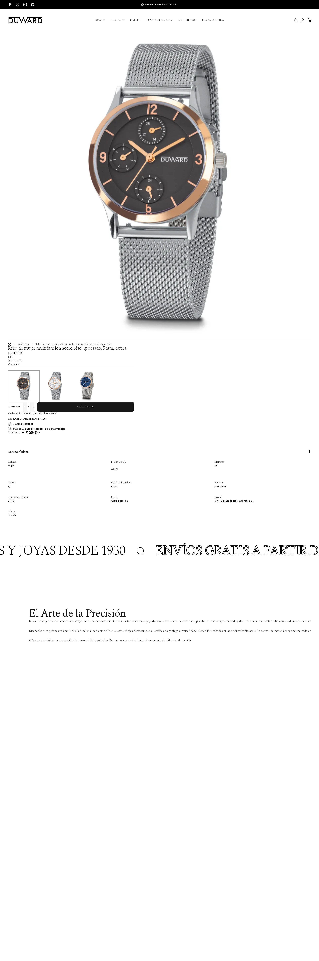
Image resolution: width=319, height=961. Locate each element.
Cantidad (14, 406)
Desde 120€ (23, 344)
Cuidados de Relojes (19, 413)
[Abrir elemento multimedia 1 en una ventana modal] (159, 187)
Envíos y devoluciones (45, 413)
